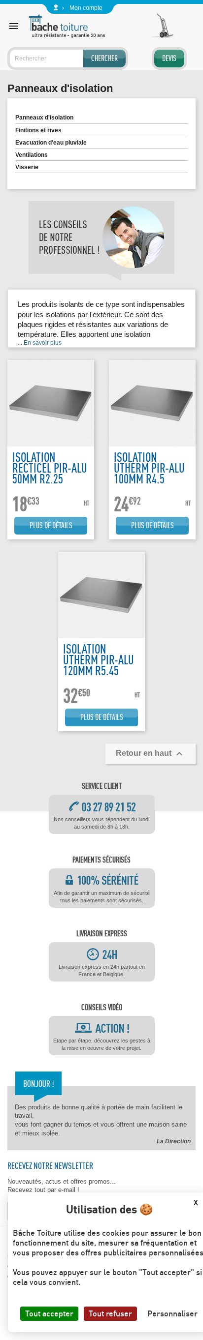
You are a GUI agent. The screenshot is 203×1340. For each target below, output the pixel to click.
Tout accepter (49, 1313)
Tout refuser (110, 1313)
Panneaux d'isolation (44, 117)
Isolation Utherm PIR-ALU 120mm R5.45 (98, 659)
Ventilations (31, 154)
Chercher (104, 58)
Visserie (26, 167)
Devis (169, 58)
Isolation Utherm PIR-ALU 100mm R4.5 (149, 467)
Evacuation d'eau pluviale (51, 142)
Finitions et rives (38, 130)
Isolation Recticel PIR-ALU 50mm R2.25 (49, 467)
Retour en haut (150, 754)
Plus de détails (51, 525)
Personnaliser (172, 1313)
